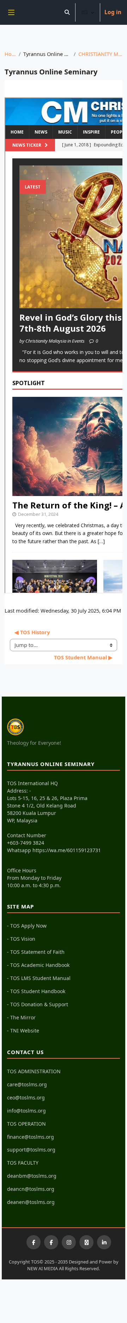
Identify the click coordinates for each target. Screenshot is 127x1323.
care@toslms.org (27, 1084)
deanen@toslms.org (31, 1202)
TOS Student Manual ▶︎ (83, 657)
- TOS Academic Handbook (38, 965)
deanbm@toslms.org (31, 1175)
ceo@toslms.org (26, 1097)
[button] (67, 12)
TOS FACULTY (22, 1162)
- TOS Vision (21, 938)
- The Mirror (21, 1017)
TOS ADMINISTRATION (34, 1071)
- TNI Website (23, 1030)
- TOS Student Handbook (36, 991)
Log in (112, 12)
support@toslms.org (31, 1149)
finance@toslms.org (30, 1136)
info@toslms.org (26, 1110)
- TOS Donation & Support (37, 1004)
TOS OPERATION (26, 1123)
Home (10, 53)
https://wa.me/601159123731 (66, 850)
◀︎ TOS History (32, 632)
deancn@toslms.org (30, 1189)
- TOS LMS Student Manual (39, 978)
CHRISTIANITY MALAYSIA (100, 53)
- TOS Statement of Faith (36, 951)
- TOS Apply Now (27, 925)
